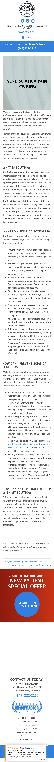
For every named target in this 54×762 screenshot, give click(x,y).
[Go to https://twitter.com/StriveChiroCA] (28, 21)
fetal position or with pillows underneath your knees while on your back (29, 444)
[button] (27, 604)
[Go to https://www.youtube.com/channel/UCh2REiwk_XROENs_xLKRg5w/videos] (33, 21)
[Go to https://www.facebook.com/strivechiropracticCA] (22, 21)
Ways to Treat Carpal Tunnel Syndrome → (31, 565)
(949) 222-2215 (27, 32)
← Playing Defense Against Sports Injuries (22, 561)
